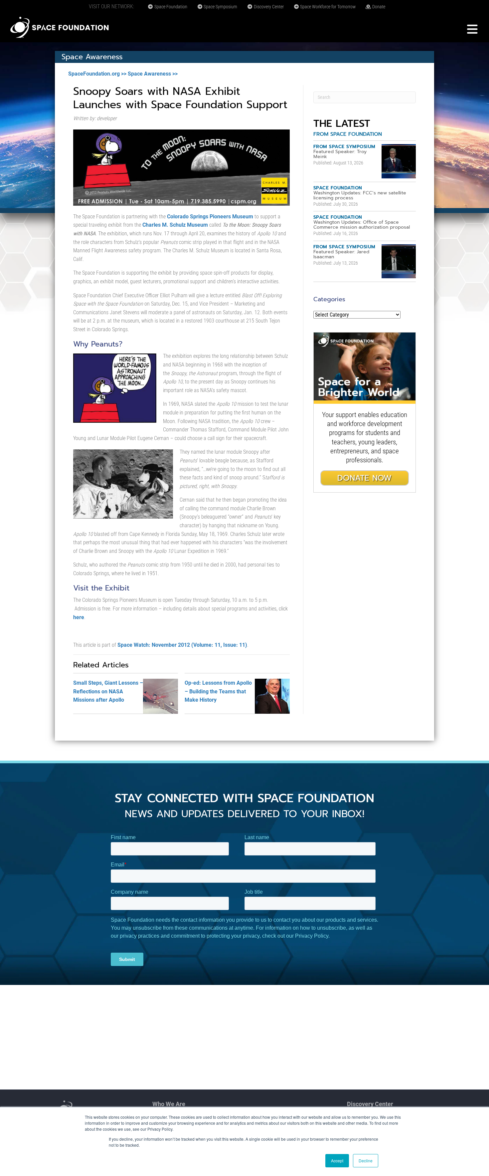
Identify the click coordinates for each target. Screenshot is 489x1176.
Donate (378, 6)
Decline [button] (366, 1160)
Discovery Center (268, 6)
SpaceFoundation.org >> (97, 74)
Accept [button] (337, 1160)
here (78, 617)
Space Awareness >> (153, 74)
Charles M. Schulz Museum (175, 225)
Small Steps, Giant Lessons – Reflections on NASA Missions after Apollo (108, 691)
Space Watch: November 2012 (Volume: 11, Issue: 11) (182, 645)
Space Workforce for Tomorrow (327, 6)
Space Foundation (170, 6)
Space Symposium (220, 6)
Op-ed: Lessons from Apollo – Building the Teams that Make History (218, 691)
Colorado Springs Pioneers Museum (210, 216)
